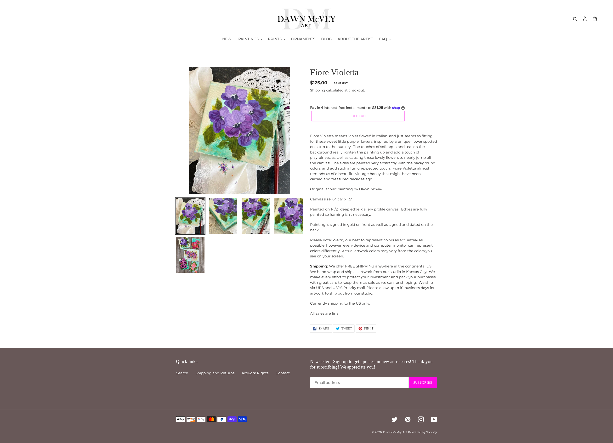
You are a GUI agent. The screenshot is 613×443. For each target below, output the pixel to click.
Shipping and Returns (214, 373)
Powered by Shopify (422, 432)
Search (182, 373)
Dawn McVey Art (395, 432)
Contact (283, 373)
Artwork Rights (255, 373)
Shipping (317, 90)
